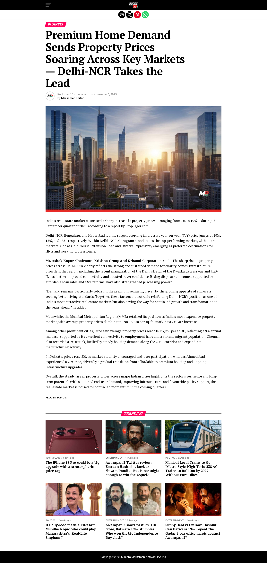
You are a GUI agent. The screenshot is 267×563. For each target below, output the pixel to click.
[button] (48, 5)
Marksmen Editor (72, 98)
